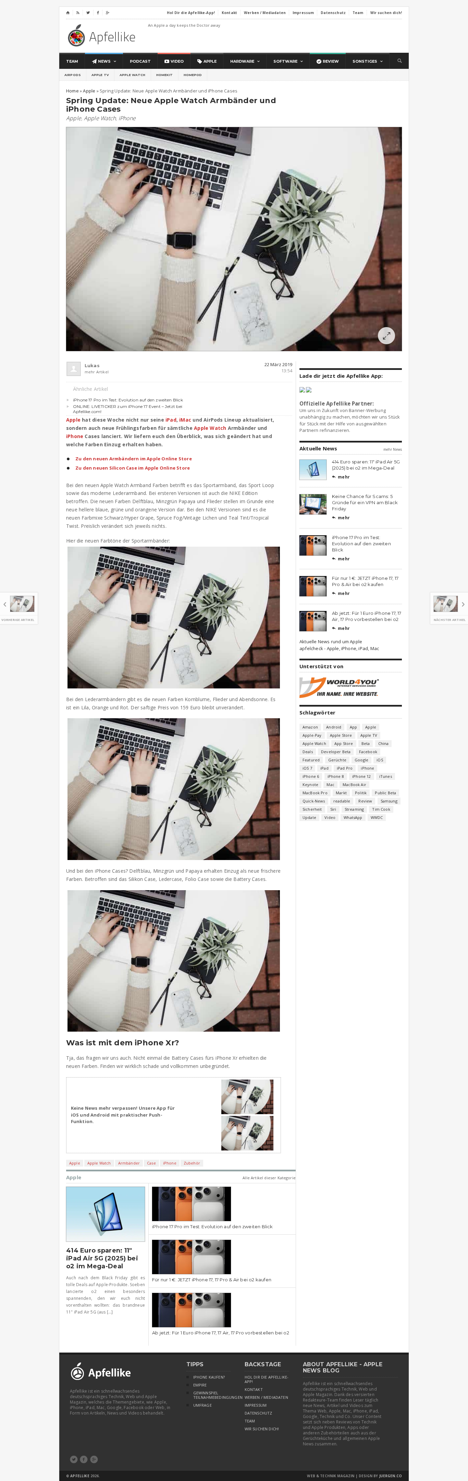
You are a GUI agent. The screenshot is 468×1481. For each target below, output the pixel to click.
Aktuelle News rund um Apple (330, 641)
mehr (341, 477)
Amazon (310, 727)
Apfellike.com (102, 35)
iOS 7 (307, 768)
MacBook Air (354, 784)
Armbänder (129, 1163)
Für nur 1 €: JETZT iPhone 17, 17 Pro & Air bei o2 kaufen (211, 1279)
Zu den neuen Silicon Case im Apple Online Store (132, 468)
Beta (365, 743)
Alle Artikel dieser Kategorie (269, 1177)
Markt (341, 792)
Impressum (256, 1405)
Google (361, 759)
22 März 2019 (278, 364)
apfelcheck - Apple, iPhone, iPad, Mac (339, 648)
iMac (185, 419)
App (353, 727)
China (383, 743)
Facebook (368, 751)
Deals (308, 751)
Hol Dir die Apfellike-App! (267, 1379)
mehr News (392, 449)
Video (329, 817)
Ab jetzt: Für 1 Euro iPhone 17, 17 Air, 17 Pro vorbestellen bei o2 (220, 1332)
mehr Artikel (88, 372)
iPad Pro (345, 768)
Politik (361, 792)
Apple (73, 118)
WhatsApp (353, 817)
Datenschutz (258, 1413)
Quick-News (314, 801)
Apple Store (341, 735)
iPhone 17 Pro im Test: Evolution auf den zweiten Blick (128, 399)
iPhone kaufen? (209, 1377)
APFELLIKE (79, 1475)
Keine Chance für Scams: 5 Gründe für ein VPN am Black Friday (365, 502)
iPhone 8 (336, 776)
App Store (343, 743)
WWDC (377, 817)
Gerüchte (337, 759)
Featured (311, 759)
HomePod (193, 75)
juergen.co (390, 1475)
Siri (333, 809)
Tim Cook (381, 809)
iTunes (385, 776)
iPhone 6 (311, 776)
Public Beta (385, 792)
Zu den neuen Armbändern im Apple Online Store (133, 459)
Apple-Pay (312, 735)
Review (365, 801)
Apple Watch (133, 75)
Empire (200, 1385)
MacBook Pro (315, 792)
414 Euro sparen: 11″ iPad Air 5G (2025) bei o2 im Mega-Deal (102, 1258)
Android (333, 727)
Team (250, 1421)
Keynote (310, 784)
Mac (330, 784)
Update (309, 817)
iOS (380, 759)
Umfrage (202, 1405)
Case (151, 1163)
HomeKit (164, 75)
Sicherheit (312, 809)
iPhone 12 (361, 776)
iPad (170, 419)
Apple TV (100, 75)
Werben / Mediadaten (266, 1397)
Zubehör (192, 1163)
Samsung (389, 801)
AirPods (72, 75)
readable (341, 801)
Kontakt (254, 1389)
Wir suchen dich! (262, 1429)
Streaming (354, 809)
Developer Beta (335, 751)
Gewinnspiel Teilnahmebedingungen (212, 1395)
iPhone (127, 118)
